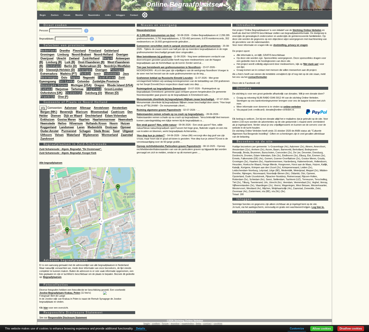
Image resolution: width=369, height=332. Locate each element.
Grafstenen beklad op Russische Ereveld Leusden (165, 78)
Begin (43, 15)
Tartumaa (77, 89)
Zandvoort (47, 138)
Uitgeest (128, 131)
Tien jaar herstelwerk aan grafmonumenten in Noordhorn (169, 67)
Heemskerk (125, 119)
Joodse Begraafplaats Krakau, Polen (59, 292)
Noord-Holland (103, 54)
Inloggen (120, 15)
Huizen (125, 123)
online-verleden (292, 106)
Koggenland (48, 127)
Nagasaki (89, 77)
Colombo (83, 81)
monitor (175, 323)
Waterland (73, 134)
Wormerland (110, 134)
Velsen (59, 134)
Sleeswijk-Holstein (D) (60, 69)
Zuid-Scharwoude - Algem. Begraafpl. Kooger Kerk (67, 153)
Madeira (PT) (68, 73)
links (198, 323)
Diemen (56, 115)
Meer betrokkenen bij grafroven (154, 56)
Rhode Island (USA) (120, 85)
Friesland (95, 50)
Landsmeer (66, 127)
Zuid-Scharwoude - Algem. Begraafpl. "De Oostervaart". (70, 149)
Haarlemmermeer (104, 119)
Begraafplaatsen (52, 277)
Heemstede (47, 123)
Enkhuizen (47, 119)
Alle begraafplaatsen (50, 162)
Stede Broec (102, 131)
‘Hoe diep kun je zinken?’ (151, 135)
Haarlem (84, 119)
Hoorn (114, 123)
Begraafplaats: (47, 38)
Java (126, 73)
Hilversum (76, 123)
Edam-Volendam (116, 115)
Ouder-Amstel (49, 131)
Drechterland (93, 115)
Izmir (97, 73)
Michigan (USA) (81, 85)
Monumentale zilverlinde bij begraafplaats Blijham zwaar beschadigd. (176, 99)
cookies (218, 323)
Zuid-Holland (91, 58)
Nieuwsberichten (146, 30)
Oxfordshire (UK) (51, 92)
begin (147, 323)
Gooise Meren (66, 119)
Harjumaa (62, 89)
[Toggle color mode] (145, 15)
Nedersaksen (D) (90, 66)
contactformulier (257, 77)
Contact (134, 15)
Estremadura (48, 73)
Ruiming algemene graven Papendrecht (159, 110)
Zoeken (55, 15)
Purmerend (69, 131)
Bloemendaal (99, 111)
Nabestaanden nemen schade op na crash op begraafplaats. (170, 114)
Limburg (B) (54, 62)
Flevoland (79, 50)
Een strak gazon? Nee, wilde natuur (157, 124)
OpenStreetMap (115, 257)
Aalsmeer (70, 107)
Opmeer (125, 127)
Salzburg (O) (93, 92)
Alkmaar (85, 107)
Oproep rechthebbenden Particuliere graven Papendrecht (169, 146)
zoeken (156, 323)
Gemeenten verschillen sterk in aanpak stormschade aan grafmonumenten (179, 46)
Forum (67, 15)
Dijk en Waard (73, 115)
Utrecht (61, 58)
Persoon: (44, 30)
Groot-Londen (113, 89)
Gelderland (111, 50)
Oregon (99, 85)
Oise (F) (63, 96)
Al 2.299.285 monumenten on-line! (156, 35)
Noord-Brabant (81, 54)
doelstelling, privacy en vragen (290, 45)
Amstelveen (101, 107)
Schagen (85, 131)
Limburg (63, 54)
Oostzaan (111, 127)
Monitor (79, 15)
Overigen (122, 54)
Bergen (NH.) (48, 111)
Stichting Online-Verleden (307, 30)
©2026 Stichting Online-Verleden (185, 320)
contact (207, 323)
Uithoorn (46, 134)
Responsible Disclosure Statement (67, 317)
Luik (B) (70, 62)
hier (46, 307)
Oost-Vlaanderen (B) (91, 62)
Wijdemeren (91, 134)
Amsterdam (119, 107)
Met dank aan (310, 64)
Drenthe (65, 50)
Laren (81, 127)
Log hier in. (318, 207)
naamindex (188, 323)
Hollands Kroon (96, 123)
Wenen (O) (112, 92)
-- (53, 173)
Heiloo (62, 123)
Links (108, 15)
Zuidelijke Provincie (105, 81)
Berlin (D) (70, 66)
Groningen (47, 54)
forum (165, 323)
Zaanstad (127, 134)
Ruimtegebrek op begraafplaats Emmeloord (161, 88)
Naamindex (94, 15)
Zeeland (74, 58)
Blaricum (82, 111)
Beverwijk (66, 111)
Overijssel (47, 58)
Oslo (64, 77)
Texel (116, 131)
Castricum (117, 111)
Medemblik (95, 127)
